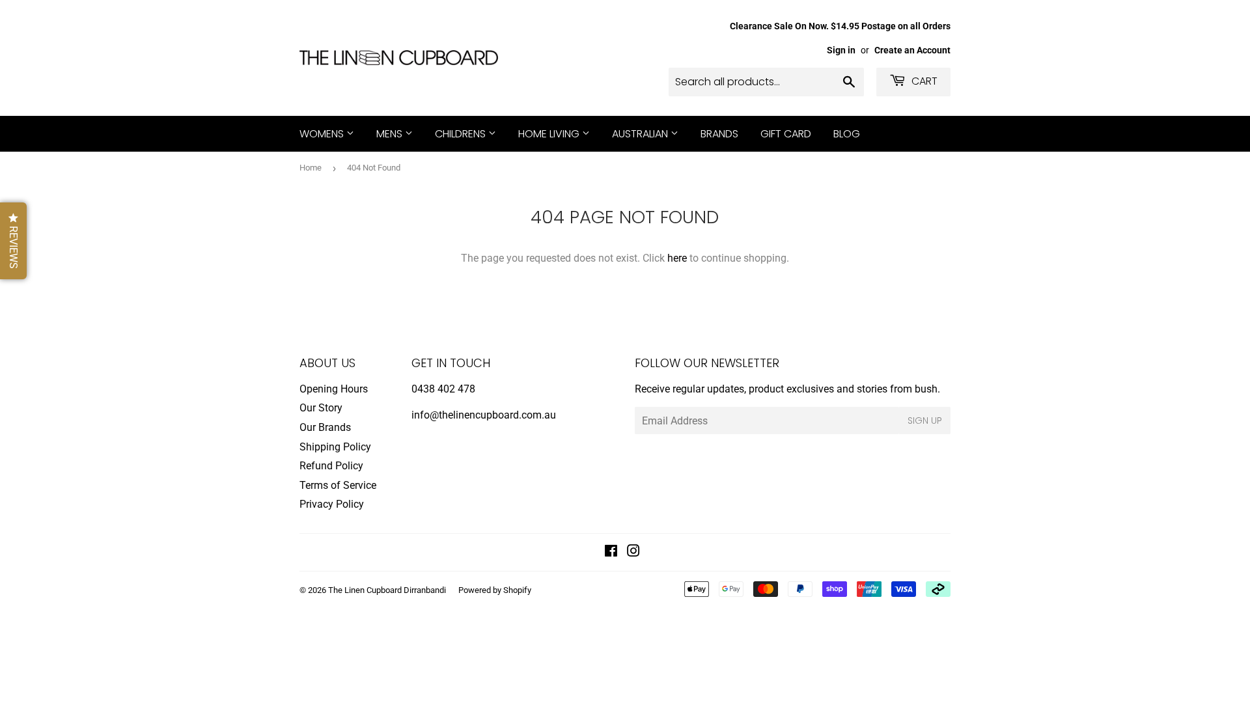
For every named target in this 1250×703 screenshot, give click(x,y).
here (677, 258)
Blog (846, 133)
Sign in (841, 50)
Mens (390, 133)
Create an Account (912, 50)
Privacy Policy (331, 504)
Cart (923, 81)
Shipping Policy (335, 447)
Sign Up (925, 420)
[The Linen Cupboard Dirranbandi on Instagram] (633, 552)
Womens (322, 133)
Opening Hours (333, 389)
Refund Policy (331, 466)
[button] (13, 240)
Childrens (461, 133)
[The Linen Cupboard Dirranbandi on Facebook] (611, 552)
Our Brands (325, 427)
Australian (641, 133)
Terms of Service (337, 485)
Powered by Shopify (494, 590)
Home (310, 167)
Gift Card (785, 133)
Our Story (320, 408)
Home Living (550, 133)
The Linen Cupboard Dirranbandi (387, 590)
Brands (719, 133)
